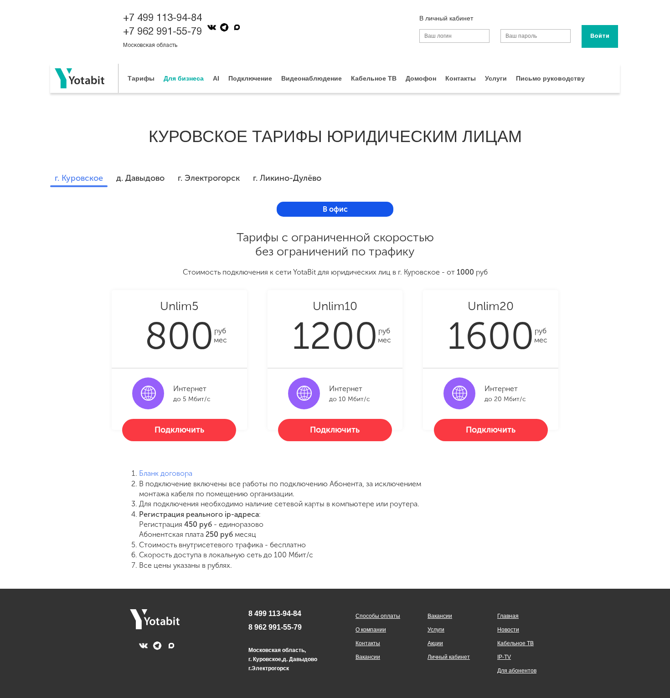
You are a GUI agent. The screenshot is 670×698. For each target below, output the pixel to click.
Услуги (496, 78)
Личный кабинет (449, 657)
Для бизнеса (184, 78)
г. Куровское (79, 178)
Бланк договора (165, 473)
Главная (508, 616)
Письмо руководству (550, 78)
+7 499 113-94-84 (162, 18)
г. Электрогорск (209, 178)
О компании (371, 630)
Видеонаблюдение (311, 78)
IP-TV (504, 657)
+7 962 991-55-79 (162, 31)
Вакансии (368, 657)
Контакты (460, 78)
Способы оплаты (378, 616)
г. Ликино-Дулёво (287, 178)
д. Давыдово (140, 178)
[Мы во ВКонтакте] (211, 27)
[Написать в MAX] (237, 27)
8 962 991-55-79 (275, 627)
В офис (335, 209)
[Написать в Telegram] (224, 27)
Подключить (179, 430)
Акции (435, 643)
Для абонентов (516, 670)
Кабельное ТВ (374, 78)
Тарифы (141, 78)
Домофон (421, 78)
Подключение (250, 78)
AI (216, 78)
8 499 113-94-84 (274, 613)
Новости (508, 630)
